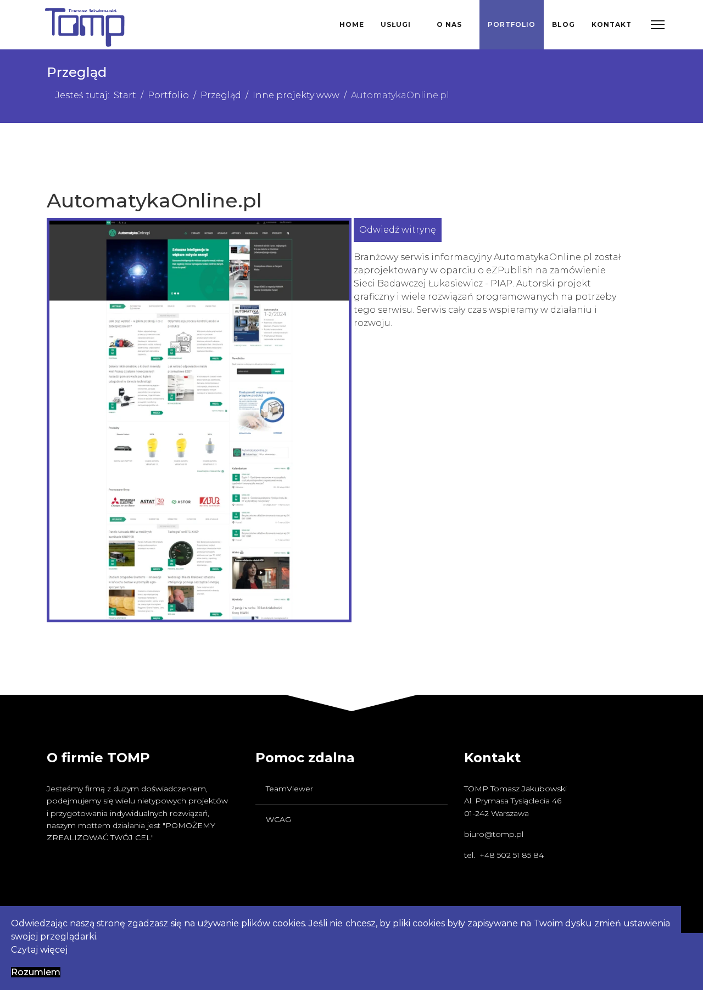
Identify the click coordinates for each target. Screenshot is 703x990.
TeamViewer (289, 789)
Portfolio (511, 24)
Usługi (396, 24)
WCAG (278, 819)
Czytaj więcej (39, 949)
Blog (563, 24)
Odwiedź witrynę (397, 229)
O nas (449, 24)
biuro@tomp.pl (493, 834)
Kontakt (612, 24)
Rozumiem (35, 972)
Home (351, 24)
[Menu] (658, 25)
